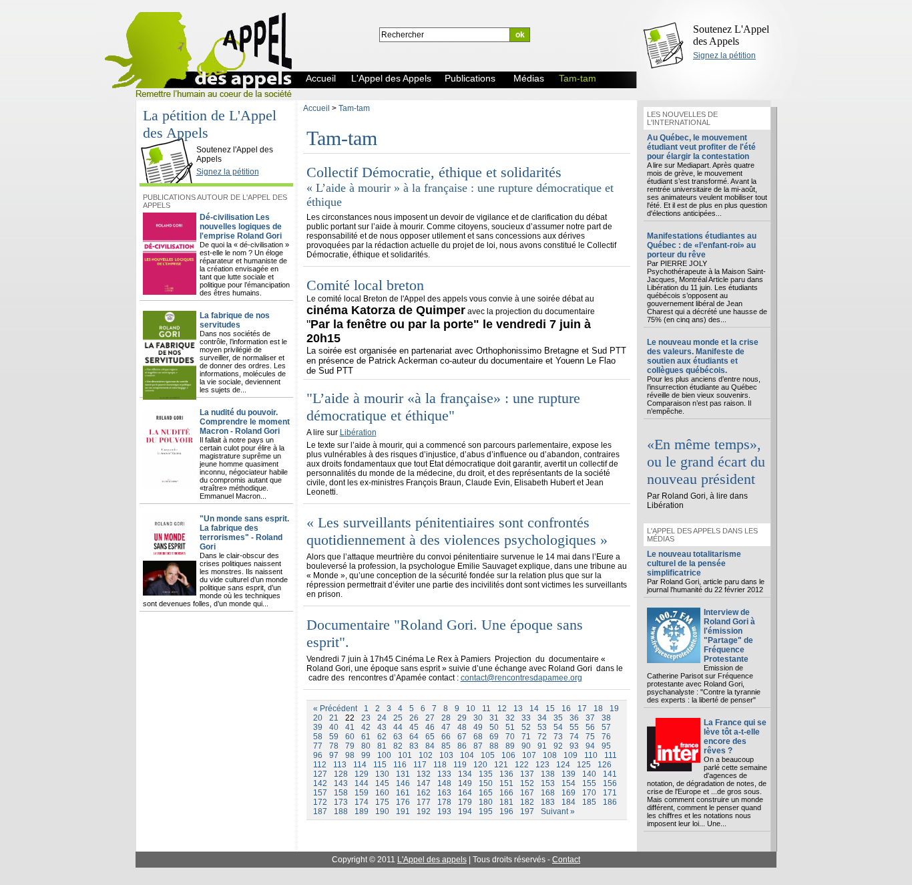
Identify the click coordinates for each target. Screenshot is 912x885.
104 (467, 755)
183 (548, 802)
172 (320, 802)
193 (444, 811)
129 (362, 774)
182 (527, 802)
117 (420, 764)
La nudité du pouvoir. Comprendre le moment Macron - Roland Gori (245, 422)
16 (566, 708)
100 (384, 755)
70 (510, 736)
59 (333, 736)
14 (534, 708)
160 (382, 792)
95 (606, 746)
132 (424, 774)
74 (574, 736)
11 (486, 708)
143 (341, 783)
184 (568, 802)
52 (526, 727)
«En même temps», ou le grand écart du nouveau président (706, 461)
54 (558, 727)
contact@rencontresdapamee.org (521, 677)
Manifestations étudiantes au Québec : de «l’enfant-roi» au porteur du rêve (701, 245)
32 (510, 718)
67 (462, 736)
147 (424, 783)
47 (446, 727)
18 (598, 708)
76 (606, 736)
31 (494, 718)
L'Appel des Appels (170, 138)
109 (570, 755)
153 (548, 783)
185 (589, 802)
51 (510, 727)
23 (366, 718)
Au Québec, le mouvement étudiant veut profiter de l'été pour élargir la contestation (701, 147)
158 (341, 792)
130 (382, 774)
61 (366, 736)
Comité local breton (365, 285)
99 (366, 755)
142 (320, 783)
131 (403, 774)
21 (333, 718)
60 (350, 736)
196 (506, 811)
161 (403, 792)
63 (398, 736)
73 (558, 736)
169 (568, 792)
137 (527, 774)
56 (590, 727)
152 (527, 783)
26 (414, 718)
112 (319, 764)
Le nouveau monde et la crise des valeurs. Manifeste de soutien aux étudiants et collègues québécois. (702, 356)
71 (526, 736)
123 (542, 764)
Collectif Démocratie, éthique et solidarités (433, 172)
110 (591, 755)
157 (320, 792)
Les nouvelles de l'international (682, 118)
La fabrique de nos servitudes (235, 320)
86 (462, 746)
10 (470, 708)
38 (606, 718)
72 (542, 736)
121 (501, 764)
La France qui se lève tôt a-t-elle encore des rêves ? (735, 736)
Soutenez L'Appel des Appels (731, 35)
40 (333, 727)
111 (610, 755)
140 (589, 774)
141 (610, 774)
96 (317, 755)
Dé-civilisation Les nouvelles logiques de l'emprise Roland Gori (241, 227)
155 (589, 783)
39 (317, 727)
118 (440, 764)
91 (542, 746)
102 (426, 755)
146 (403, 783)
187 (320, 811)
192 (424, 811)
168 (548, 792)
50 (494, 727)
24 (382, 718)
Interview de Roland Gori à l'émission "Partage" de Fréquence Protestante (729, 636)
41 (350, 727)
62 (382, 736)
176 (403, 802)
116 (400, 764)
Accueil (316, 108)
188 (341, 811)
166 (506, 792)
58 (317, 736)
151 (506, 783)
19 (614, 708)
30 (478, 718)
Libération (358, 432)
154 (568, 783)
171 (610, 792)
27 (430, 718)
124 (563, 764)
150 (486, 783)
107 (529, 755)
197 (527, 811)
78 (333, 746)
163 (444, 792)
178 (444, 802)
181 (506, 802)
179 (465, 802)
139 (568, 774)
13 (518, 708)
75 (590, 736)
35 (558, 718)
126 (605, 764)
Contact (566, 859)
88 (494, 746)
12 (502, 708)
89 (510, 746)
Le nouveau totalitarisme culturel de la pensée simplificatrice (694, 563)
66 (446, 736)
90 (526, 746)
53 (542, 727)
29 (462, 718)
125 (584, 764)
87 (478, 746)
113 (340, 764)
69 (494, 736)
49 (478, 727)
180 (486, 802)
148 (444, 783)
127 (320, 774)
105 (488, 755)
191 (403, 811)
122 (522, 764)
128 (341, 774)
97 (333, 755)
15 (550, 708)
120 (480, 764)
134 (465, 774)
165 (486, 792)
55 (574, 727)
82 (398, 746)
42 (366, 727)
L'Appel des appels (432, 859)
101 (405, 755)
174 (362, 802)
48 (462, 727)
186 (610, 802)
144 (362, 783)
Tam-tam (354, 108)
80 (366, 746)
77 (317, 746)
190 (382, 811)
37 (590, 718)
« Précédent (335, 708)
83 (414, 746)
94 (590, 746)
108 (550, 755)
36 (574, 718)
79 (350, 746)
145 (382, 783)
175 (382, 802)
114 (360, 764)
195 (486, 811)
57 (606, 727)
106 (508, 755)
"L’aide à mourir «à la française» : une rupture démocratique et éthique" (443, 407)
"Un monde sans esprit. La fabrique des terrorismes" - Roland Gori (244, 532)
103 (446, 755)
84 (430, 746)
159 (362, 792)
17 (582, 708)
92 (558, 746)
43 (382, 727)
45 (414, 727)
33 (526, 718)
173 (341, 802)
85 (446, 746)
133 (444, 774)
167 (527, 792)
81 (382, 746)
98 (350, 755)
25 (398, 718)
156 (610, 783)
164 (465, 792)
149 (465, 783)
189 (362, 811)
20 (317, 718)
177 (424, 802)
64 (414, 736)
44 (398, 727)
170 (589, 792)
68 (478, 736)
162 (424, 792)
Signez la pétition (724, 55)
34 (542, 718)
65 (430, 736)
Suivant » (558, 811)
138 (548, 774)
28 (446, 718)
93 (574, 746)
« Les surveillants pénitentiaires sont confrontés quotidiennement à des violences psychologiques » (457, 531)
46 (430, 727)
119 (460, 764)
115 (380, 764)
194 (465, 811)
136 (506, 774)
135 (486, 774)
